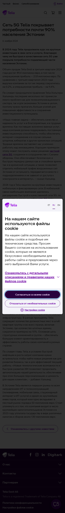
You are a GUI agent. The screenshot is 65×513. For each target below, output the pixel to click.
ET (49, 205)
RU (54, 205)
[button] (32, 277)
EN (59, 205)
